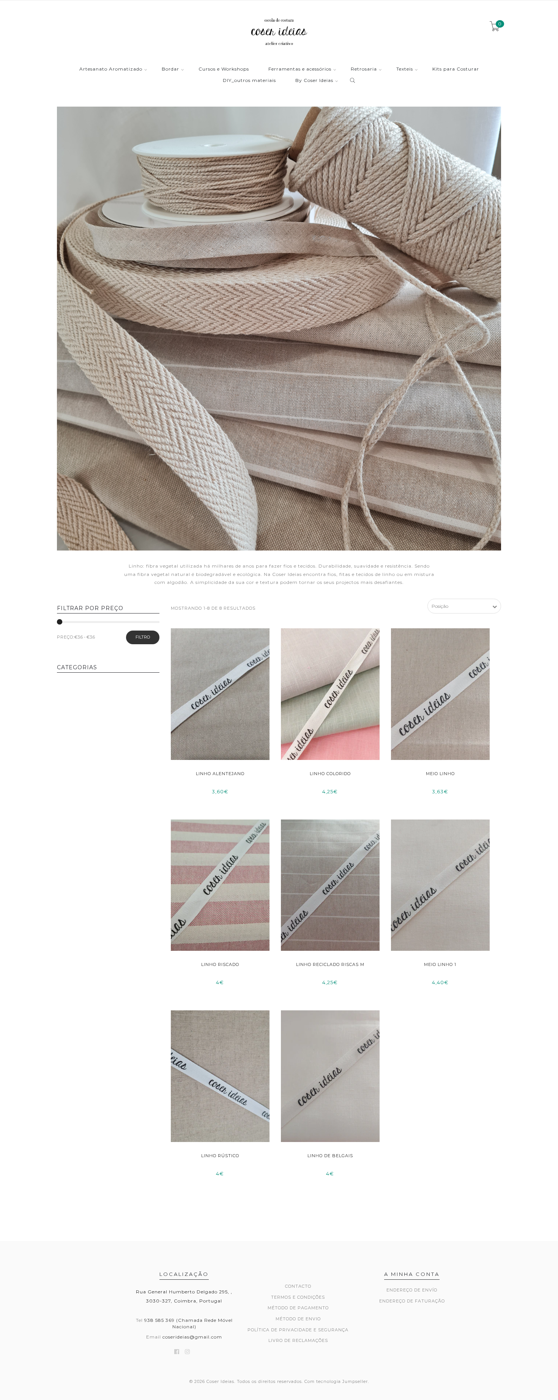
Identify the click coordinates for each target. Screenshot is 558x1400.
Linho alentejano (220, 773)
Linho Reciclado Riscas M (330, 964)
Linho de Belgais (330, 1155)
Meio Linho (440, 773)
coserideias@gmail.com (192, 1337)
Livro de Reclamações (298, 1340)
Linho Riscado (220, 964)
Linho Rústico (220, 1155)
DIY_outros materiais (249, 80)
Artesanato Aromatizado (110, 69)
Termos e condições (298, 1297)
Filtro (143, 637)
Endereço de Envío (411, 1290)
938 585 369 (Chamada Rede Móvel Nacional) (188, 1323)
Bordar (170, 69)
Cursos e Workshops (224, 69)
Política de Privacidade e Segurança (297, 1329)
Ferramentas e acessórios (299, 69)
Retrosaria (364, 69)
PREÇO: (65, 637)
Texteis (404, 69)
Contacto (298, 1286)
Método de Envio (298, 1318)
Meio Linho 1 (440, 964)
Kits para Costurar (455, 69)
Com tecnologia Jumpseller (336, 1381)
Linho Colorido (330, 773)
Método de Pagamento (298, 1307)
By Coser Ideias (314, 80)
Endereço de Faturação (412, 1301)
